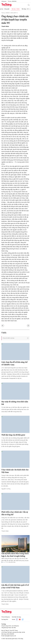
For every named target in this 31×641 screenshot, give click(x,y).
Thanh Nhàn (5, 26)
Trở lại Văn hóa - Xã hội (2, 325)
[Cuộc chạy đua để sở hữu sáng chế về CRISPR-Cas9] (15, 351)
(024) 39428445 (10, 634)
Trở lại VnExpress (5, 617)
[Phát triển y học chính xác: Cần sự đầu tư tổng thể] (15, 501)
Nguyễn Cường (5, 489)
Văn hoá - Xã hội (15, 9)
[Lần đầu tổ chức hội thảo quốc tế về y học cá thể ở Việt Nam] (15, 574)
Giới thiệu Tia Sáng (16, 617)
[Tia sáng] (6, 5)
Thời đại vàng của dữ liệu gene (13, 435)
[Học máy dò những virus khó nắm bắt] (15, 391)
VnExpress (3, 1)
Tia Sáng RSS (4, 619)
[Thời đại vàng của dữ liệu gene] (15, 424)
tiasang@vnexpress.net (10, 635)
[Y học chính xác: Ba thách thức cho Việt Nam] (15, 459)
